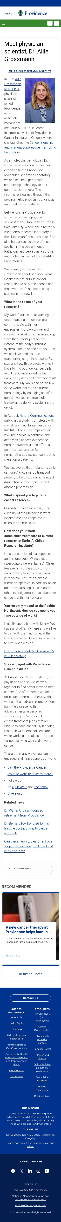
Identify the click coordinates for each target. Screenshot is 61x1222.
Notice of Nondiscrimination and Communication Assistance (30, 1198)
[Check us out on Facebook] (13, 1171)
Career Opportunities (42, 1028)
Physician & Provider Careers (42, 1039)
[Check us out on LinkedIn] (30, 1171)
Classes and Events (42, 1056)
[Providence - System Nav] (32, 13)
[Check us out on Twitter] (22, 1171)
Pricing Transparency (42, 1088)
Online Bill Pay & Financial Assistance (42, 1068)
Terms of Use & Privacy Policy (30, 1190)
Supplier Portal (42, 1048)
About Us (16, 1017)
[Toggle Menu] (8, 13)
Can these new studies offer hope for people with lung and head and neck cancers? (28, 846)
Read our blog (42, 1096)
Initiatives (16, 1029)
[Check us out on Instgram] (39, 1171)
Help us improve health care (16, 1037)
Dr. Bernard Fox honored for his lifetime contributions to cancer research (26, 828)
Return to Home (30, 974)
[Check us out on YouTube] (47, 1171)
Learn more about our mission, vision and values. (30, 1145)
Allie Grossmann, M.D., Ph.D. (13, 84)
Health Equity (16, 1023)
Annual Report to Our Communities (16, 1046)
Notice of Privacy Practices (30, 1205)
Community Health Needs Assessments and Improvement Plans (16, 1059)
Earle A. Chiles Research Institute (29, 71)
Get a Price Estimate (42, 1079)
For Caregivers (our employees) (42, 1017)
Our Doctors (16, 1070)
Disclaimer (30, 1184)
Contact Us (30, 998)
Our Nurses (16, 1076)
